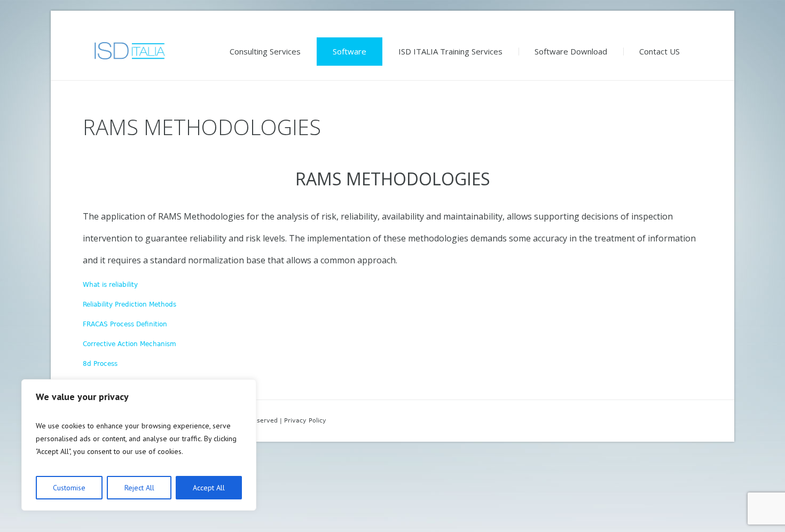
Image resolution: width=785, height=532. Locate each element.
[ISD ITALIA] (129, 50)
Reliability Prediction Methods (129, 304)
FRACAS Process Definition (125, 324)
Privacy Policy (305, 420)
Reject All (139, 487)
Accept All (209, 487)
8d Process (100, 363)
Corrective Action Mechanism (129, 344)
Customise (69, 487)
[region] (138, 445)
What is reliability (110, 284)
